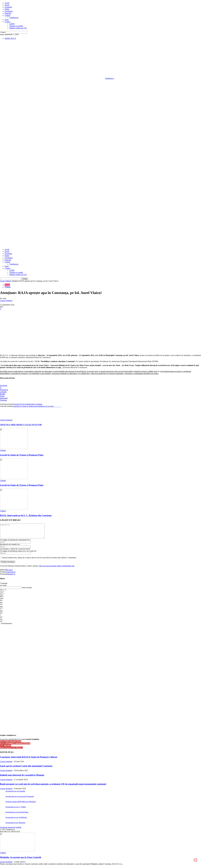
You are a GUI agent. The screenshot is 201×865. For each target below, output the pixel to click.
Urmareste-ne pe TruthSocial (16, 817)
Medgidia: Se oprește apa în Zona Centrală (20, 857)
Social (7, 5)
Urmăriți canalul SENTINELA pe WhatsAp (20, 802)
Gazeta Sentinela (6, 301)
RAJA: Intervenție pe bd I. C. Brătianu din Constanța (26, 515)
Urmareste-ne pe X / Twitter (15, 807)
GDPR (11, 24)
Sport (7, 20)
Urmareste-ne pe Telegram (15, 823)
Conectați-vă (10, 572)
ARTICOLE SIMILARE (10, 425)
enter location (27, 588)
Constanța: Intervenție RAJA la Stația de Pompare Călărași (28, 757)
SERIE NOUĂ (10, 38)
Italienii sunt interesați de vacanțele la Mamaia (22, 775)
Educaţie (8, 13)
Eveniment (9, 11)
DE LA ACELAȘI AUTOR (31, 425)
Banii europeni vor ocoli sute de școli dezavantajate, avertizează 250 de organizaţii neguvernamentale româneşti (53, 784)
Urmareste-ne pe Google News (16, 812)
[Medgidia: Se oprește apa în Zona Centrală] (17, 851)
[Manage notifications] (195, 860)
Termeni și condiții (16, 26)
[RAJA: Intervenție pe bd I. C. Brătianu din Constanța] (14, 509)
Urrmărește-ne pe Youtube (15, 791)
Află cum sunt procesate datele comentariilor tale (56, 566)
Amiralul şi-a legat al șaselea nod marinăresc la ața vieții (37, 406)
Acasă (7, 3)
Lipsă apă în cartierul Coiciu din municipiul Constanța (26, 766)
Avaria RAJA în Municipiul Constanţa (28, 404)
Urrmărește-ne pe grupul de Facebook (19, 796)
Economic (8, 7)
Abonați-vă (11, 574)
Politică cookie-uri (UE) (18, 28)
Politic (7, 9)
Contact (7, 22)
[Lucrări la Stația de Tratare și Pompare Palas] (14, 448)
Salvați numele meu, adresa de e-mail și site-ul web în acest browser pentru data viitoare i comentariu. (39, 558)
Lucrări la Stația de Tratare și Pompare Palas (21, 455)
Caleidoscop (13, 18)
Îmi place (9, 570)
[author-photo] (5, 418)
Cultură (7, 15)
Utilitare (8, 281)
